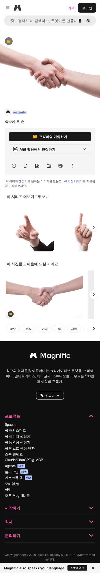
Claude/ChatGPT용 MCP (24, 459)
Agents (14, 465)
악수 (13, 328)
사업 (74, 328)
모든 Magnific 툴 (17, 495)
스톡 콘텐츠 (14, 454)
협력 (29, 328)
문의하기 (12, 535)
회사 (9, 521)
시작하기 (12, 508)
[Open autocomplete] (10, 21)
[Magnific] (50, 356)
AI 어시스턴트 (15, 430)
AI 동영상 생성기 (17, 442)
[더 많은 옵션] (72, 166)
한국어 (50, 395)
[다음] (93, 227)
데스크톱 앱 (18, 477)
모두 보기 (41, 196)
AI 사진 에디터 (73, 181)
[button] (50, 396)
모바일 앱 (12, 483)
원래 (28, 41)
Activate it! (77, 568)
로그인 (87, 7)
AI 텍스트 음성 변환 (20, 448)
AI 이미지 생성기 (16, 181)
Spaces (10, 424)
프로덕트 (12, 416)
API (7, 489)
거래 (45, 328)
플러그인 (16, 471)
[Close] (93, 568)
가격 (71, 7)
